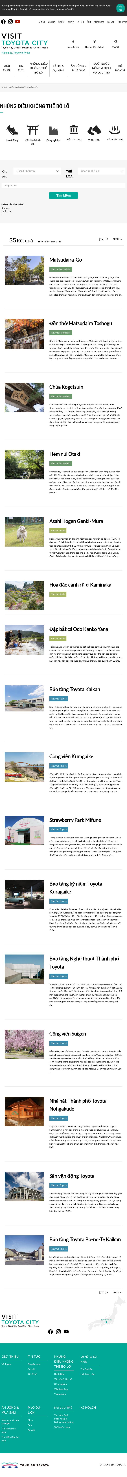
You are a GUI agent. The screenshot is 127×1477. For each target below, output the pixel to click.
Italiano (110, 22)
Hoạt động (59, 1374)
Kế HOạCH (88, 1407)
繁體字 (61, 22)
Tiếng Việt (122, 22)
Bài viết (31, 1369)
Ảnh (30, 1425)
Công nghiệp (60, 1384)
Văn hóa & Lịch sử (63, 1379)
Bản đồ (31, 1430)
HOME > (5, 87)
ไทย (89, 22)
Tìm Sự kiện (86, 1369)
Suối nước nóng (62, 1427)
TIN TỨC (32, 1374)
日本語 (41, 22)
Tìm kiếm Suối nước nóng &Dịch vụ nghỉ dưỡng (63, 1418)
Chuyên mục (34, 1364)
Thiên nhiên (60, 1394)
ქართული (99, 22)
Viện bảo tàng (61, 1389)
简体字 (71, 22)
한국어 (80, 22)
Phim (30, 1420)
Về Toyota (6, 1364)
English (51, 22)
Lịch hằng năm (88, 1374)
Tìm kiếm (63, 195)
